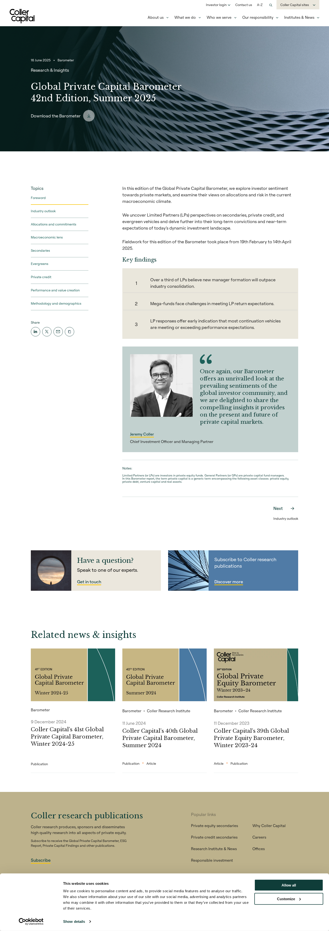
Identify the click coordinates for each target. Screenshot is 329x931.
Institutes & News (299, 17)
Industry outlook (43, 211)
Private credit (41, 277)
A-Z (260, 5)
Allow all (289, 885)
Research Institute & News (214, 848)
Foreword (38, 198)
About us (156, 17)
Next (278, 508)
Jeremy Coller (142, 434)
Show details (74, 921)
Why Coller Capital (269, 825)
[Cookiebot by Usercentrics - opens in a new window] (31, 921)
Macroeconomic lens (47, 237)
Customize (286, 899)
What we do (185, 17)
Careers (259, 837)
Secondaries (40, 251)
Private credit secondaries (214, 837)
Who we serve (219, 17)
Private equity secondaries (214, 825)
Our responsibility (257, 17)
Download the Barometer (56, 116)
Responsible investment (212, 860)
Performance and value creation (55, 290)
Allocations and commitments (53, 224)
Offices (258, 848)
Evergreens (39, 264)
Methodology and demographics (56, 303)
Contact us (243, 5)
